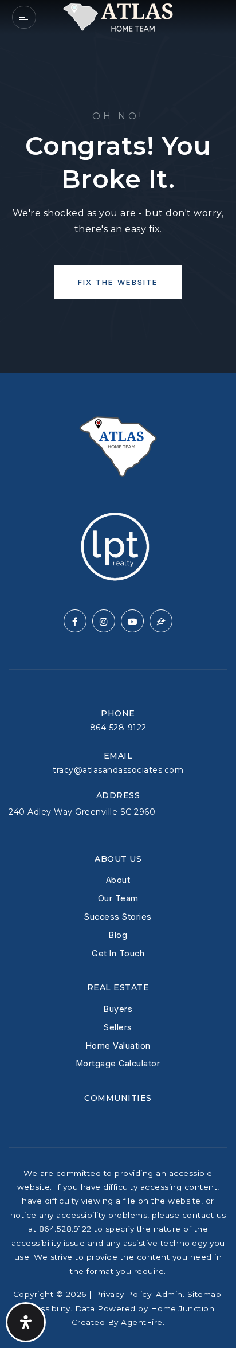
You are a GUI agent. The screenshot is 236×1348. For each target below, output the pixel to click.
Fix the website (118, 282)
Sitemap (204, 1294)
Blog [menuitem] (118, 935)
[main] (118, 186)
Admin (169, 1294)
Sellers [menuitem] (118, 1027)
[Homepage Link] (118, 16)
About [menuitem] (118, 880)
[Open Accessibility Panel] (26, 1322)
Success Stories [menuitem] (118, 916)
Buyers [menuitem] (118, 1009)
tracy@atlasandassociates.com (118, 770)
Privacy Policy (123, 1294)
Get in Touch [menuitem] (118, 953)
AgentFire (142, 1322)
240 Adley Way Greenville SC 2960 (82, 812)
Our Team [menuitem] (118, 898)
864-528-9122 (118, 727)
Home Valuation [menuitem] (118, 1045)
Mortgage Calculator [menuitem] (118, 1063)
